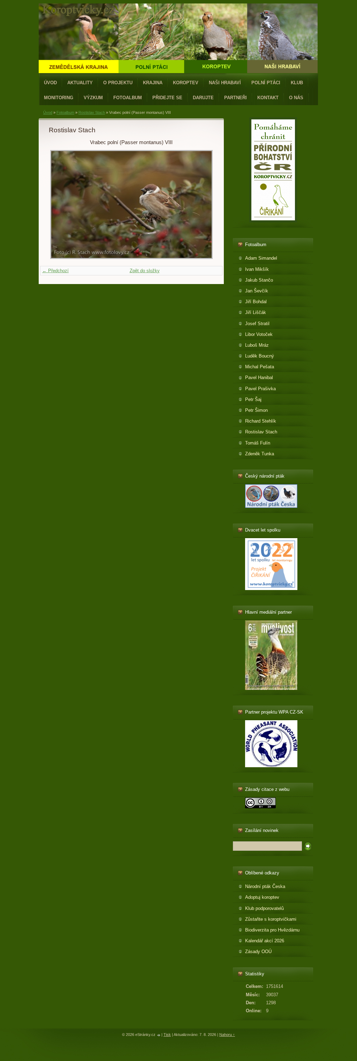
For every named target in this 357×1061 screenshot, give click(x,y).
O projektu (117, 82)
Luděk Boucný (259, 356)
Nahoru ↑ (227, 1034)
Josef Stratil (257, 323)
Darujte (203, 97)
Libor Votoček (259, 334)
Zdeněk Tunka (259, 453)
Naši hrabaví (225, 82)
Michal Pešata (259, 366)
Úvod (50, 82)
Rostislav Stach (91, 112)
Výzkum (93, 97)
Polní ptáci (265, 82)
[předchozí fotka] (60, 204)
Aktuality (80, 82)
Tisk (167, 1034)
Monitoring (58, 97)
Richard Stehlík (260, 421)
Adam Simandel (261, 258)
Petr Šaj (253, 399)
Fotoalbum (127, 97)
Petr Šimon (256, 410)
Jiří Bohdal (256, 301)
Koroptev (185, 82)
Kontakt (268, 97)
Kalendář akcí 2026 (264, 940)
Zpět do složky (145, 270)
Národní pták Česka (265, 886)
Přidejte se (167, 97)
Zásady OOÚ (258, 951)
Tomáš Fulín (257, 443)
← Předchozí (55, 270)
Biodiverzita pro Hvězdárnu (272, 930)
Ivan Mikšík (257, 269)
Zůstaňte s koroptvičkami (270, 919)
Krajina (152, 82)
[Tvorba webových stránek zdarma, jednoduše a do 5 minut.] (159, 1035)
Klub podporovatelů (264, 908)
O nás (296, 97)
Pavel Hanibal (259, 377)
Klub (297, 82)
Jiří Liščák (255, 312)
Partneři (235, 97)
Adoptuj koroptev (262, 897)
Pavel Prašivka (260, 388)
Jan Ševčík (256, 290)
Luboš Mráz (257, 345)
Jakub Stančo (259, 280)
